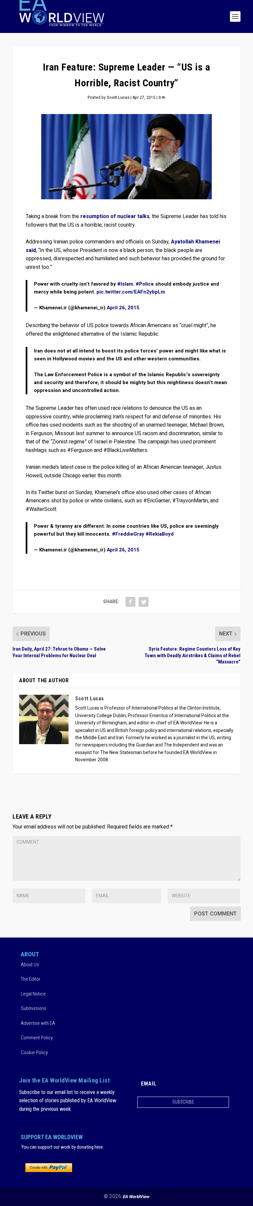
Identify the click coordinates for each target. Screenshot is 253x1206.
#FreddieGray (128, 534)
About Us (30, 965)
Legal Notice (33, 994)
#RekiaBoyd (160, 534)
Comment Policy (37, 1038)
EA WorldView (136, 1196)
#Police (145, 284)
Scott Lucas (118, 97)
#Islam (125, 284)
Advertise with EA (38, 1023)
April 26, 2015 (123, 307)
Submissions (33, 1008)
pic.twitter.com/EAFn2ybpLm (131, 291)
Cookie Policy (34, 1052)
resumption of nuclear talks (115, 216)
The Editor (31, 979)
